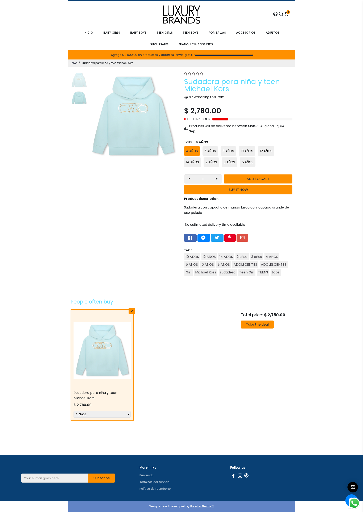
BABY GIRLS (111, 32)
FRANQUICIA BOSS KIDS (196, 44)
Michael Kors (205, 272)
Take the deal (257, 324)
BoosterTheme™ (202, 506)
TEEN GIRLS (165, 32)
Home (73, 63)
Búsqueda (146, 475)
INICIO (88, 32)
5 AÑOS (192, 264)
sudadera (227, 272)
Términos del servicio (154, 482)
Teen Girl (246, 272)
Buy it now (238, 189)
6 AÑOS (208, 264)
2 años (242, 256)
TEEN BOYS (190, 32)
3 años (256, 256)
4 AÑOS (272, 256)
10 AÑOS (192, 256)
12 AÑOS (209, 256)
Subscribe (101, 478)
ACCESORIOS (245, 32)
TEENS (263, 272)
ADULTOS (272, 32)
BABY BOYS (138, 32)
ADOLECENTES (245, 264)
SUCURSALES (159, 44)
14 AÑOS (226, 256)
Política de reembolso (155, 489)
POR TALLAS (217, 32)
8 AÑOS (224, 264)
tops (275, 272)
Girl (188, 272)
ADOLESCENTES (273, 264)
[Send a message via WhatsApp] (354, 503)
